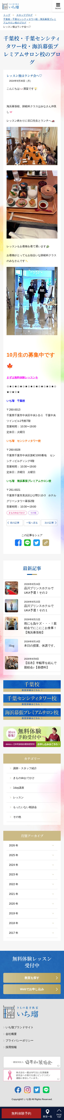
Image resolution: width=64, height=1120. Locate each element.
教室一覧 (47, 1116)
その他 (17, 817)
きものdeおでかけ (23, 778)
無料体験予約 (21, 1113)
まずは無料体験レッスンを (22, 377)
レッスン (18, 797)
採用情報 (11, 1047)
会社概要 (11, 1034)
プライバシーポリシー (19, 1040)
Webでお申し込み (32, 989)
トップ (6, 15)
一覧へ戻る (32, 522)
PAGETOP (59, 1116)
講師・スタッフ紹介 (25, 768)
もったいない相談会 (25, 807)
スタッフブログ (24, 15)
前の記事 (14, 522)
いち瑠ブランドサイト (19, 1027)
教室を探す (32, 977)
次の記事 (49, 522)
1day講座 (18, 787)
